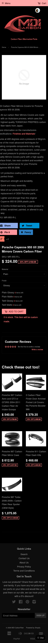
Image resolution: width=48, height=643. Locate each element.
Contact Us (24, 558)
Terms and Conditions (24, 570)
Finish (4, 280)
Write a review (37, 349)
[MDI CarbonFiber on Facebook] (21, 602)
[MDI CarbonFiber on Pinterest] (27, 602)
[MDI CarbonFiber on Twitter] (14, 602)
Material (5, 269)
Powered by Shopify (33, 627)
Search (24, 554)
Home (4, 47)
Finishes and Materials (24, 133)
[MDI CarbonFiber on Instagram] (34, 602)
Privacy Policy (24, 566)
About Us (24, 562)
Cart (43, 3)
